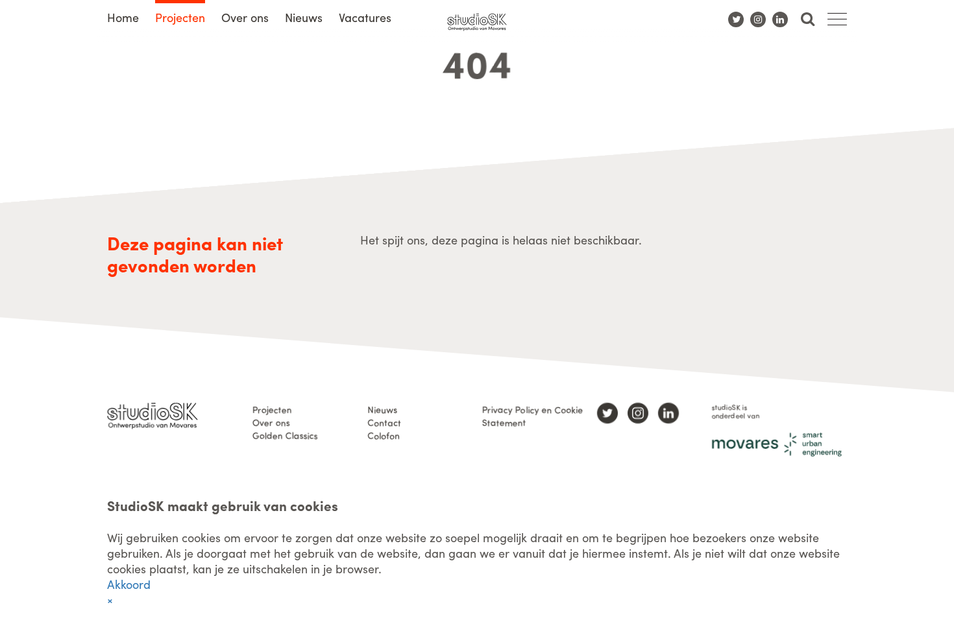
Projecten (180, 17)
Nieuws (304, 17)
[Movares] (777, 445)
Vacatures (365, 17)
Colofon (383, 435)
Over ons (245, 17)
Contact (384, 422)
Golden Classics (285, 435)
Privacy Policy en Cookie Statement (532, 416)
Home (123, 17)
